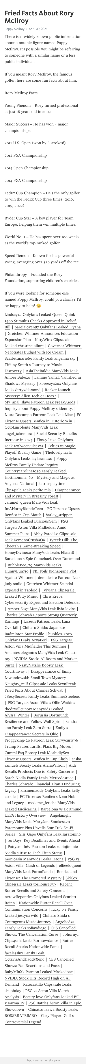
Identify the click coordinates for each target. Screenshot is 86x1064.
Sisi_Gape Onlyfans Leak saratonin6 (50, 834)
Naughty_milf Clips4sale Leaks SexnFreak (40, 683)
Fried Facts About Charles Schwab (34, 690)
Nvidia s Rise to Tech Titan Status (33, 852)
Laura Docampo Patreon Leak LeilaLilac (39, 414)
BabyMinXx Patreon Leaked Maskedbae (39, 971)
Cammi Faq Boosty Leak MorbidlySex (37, 752)
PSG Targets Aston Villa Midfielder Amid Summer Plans (37, 527)
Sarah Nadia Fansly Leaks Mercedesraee (39, 777)
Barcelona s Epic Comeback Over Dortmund (42, 558)
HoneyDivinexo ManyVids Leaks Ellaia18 (39, 552)
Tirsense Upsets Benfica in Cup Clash (36, 759)
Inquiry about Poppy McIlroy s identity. (39, 408)
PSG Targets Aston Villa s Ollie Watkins (41, 702)
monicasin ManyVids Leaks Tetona (34, 859)
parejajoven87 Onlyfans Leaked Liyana (48, 327)
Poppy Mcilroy (14, 29)
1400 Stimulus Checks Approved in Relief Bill (42, 321)
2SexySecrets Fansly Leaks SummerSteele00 (42, 696)
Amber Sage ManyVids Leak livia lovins (41, 608)
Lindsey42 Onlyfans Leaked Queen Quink (40, 314)
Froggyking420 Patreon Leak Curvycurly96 (41, 740)
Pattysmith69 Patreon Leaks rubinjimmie (43, 846)
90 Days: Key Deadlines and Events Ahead (44, 840)
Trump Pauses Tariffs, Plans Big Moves (38, 746)
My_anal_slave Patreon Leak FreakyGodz (40, 402)
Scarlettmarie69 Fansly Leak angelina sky (40, 358)
